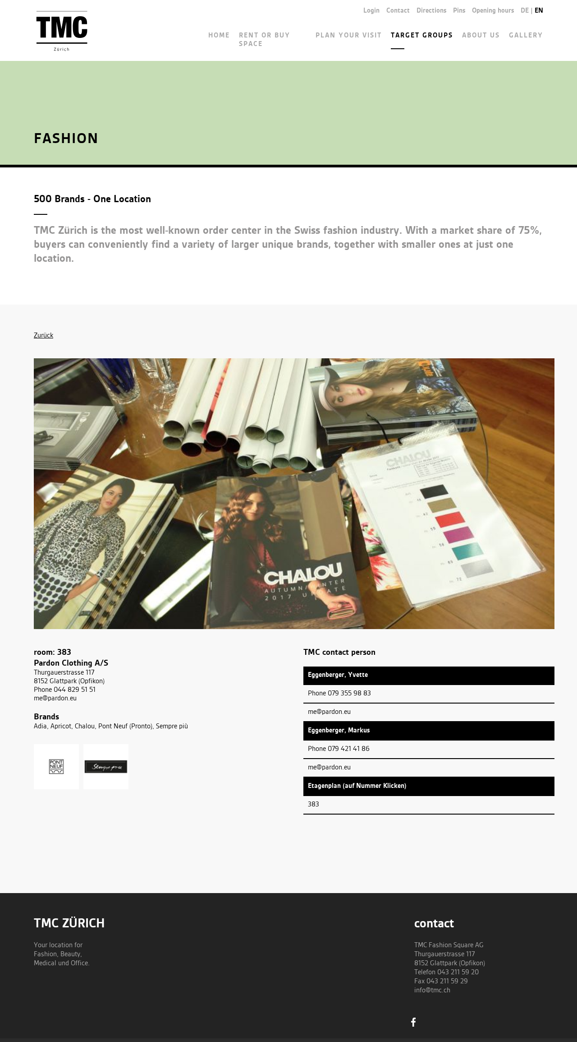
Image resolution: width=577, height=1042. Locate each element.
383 (313, 804)
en (539, 10)
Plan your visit (349, 35)
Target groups (422, 35)
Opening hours (493, 10)
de (525, 10)
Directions (431, 10)
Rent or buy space (264, 40)
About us (481, 35)
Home (219, 35)
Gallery (526, 35)
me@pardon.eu (55, 698)
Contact (398, 10)
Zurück (43, 335)
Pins (459, 10)
